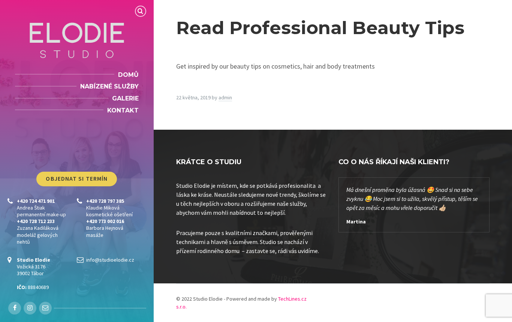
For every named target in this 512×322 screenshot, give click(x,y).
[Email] (45, 308)
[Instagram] (30, 308)
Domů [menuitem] (128, 74)
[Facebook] (14, 308)
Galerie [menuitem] (125, 98)
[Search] (140, 11)
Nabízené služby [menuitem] (109, 86)
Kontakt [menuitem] (123, 110)
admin (225, 97)
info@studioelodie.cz (110, 259)
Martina (356, 221)
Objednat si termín (77, 178)
